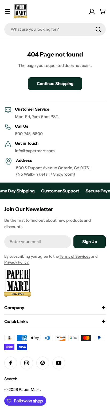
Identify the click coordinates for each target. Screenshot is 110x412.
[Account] (92, 11)
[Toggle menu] (7, 11)
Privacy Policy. (16, 262)
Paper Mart (29, 389)
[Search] (98, 29)
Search (10, 378)
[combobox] (55, 29)
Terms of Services (75, 256)
